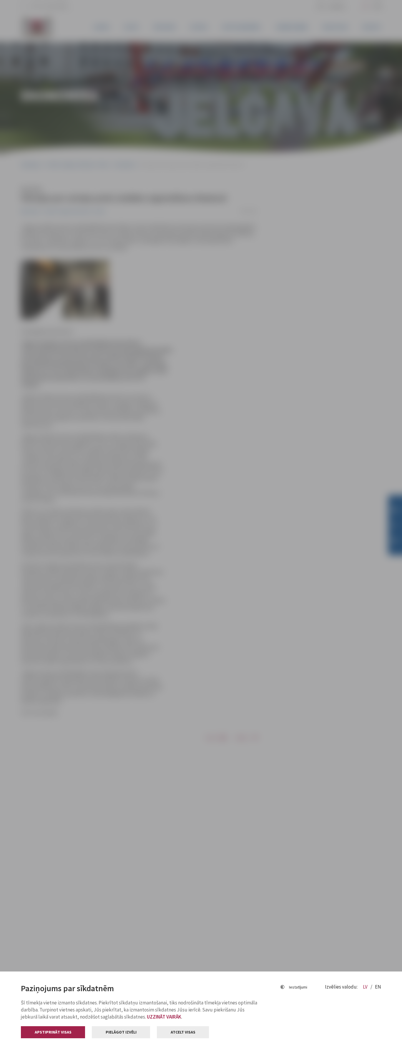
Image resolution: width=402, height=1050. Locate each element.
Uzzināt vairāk (164, 1017)
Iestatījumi (298, 987)
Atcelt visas (183, 1032)
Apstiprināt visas (53, 1032)
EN (378, 987)
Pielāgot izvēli (121, 1032)
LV (365, 987)
